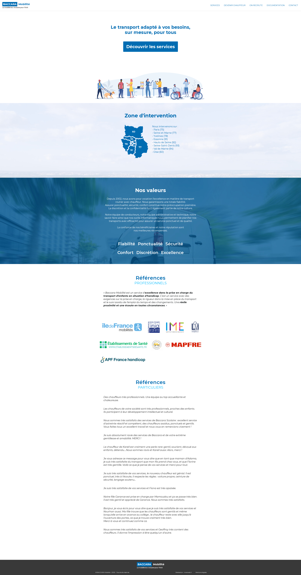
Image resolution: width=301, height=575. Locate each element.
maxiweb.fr (188, 572)
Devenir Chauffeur (235, 5)
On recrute (256, 5)
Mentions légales (201, 572)
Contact (293, 5)
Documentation (276, 5)
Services (215, 5)
